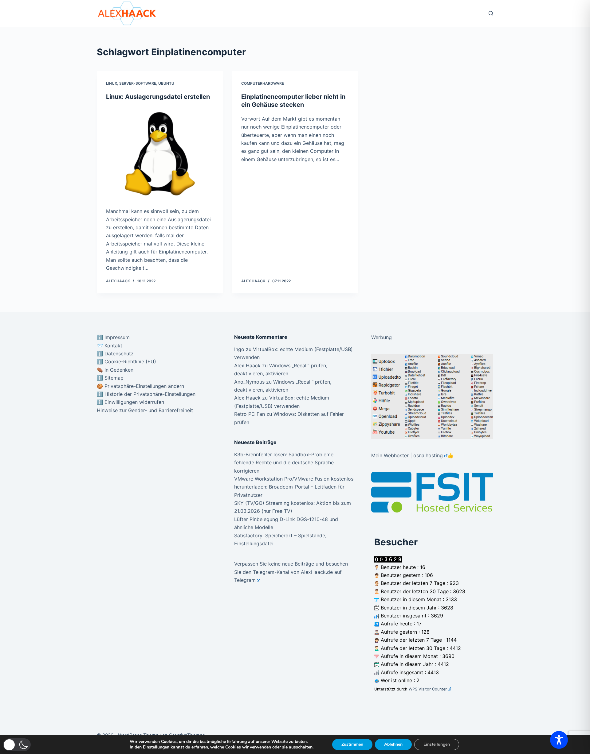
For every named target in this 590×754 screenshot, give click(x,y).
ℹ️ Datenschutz (115, 353)
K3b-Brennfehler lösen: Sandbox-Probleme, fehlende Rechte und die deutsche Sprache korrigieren (284, 462)
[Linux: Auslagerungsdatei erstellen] (160, 154)
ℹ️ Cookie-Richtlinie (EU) (126, 361)
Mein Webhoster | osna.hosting (407, 455)
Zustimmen (352, 744)
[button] (17, 744)
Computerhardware (262, 83)
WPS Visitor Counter (428, 689)
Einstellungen (156, 747)
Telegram (245, 580)
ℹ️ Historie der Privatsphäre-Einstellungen (146, 394)
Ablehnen (393, 744)
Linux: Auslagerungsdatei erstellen (158, 96)
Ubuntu (166, 83)
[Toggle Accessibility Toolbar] (558, 739)
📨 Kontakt (109, 345)
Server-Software (137, 83)
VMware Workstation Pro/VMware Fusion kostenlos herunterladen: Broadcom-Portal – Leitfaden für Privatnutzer (293, 487)
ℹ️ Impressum (113, 337)
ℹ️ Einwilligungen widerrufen (130, 402)
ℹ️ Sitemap (110, 378)
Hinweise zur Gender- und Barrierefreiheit (145, 410)
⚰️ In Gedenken (115, 370)
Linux (111, 83)
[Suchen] (491, 13)
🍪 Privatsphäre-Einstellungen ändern (140, 386)
